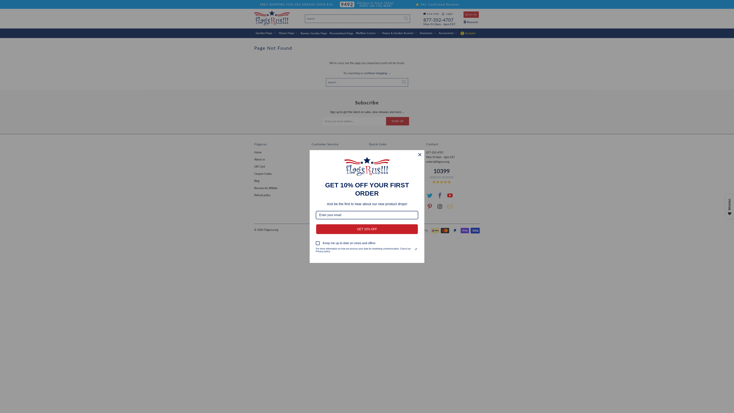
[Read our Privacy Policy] (416, 249)
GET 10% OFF (367, 229)
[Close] (419, 154)
